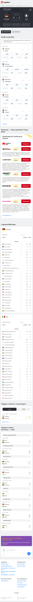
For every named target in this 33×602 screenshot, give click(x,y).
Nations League (19, 5)
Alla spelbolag (7, 215)
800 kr (15, 202)
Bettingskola (4, 581)
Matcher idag (21, 566)
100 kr (15, 186)
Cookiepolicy (21, 587)
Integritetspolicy (22, 585)
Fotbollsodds (21, 564)
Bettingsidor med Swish (8, 575)
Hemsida (3, 5)
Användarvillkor (21, 581)
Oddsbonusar (5, 564)
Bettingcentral (10, 5)
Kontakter (20, 583)
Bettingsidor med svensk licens (8, 568)
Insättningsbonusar (6, 566)
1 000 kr (16, 160)
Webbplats (26, 144)
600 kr (15, 149)
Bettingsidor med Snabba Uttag (8, 572)
